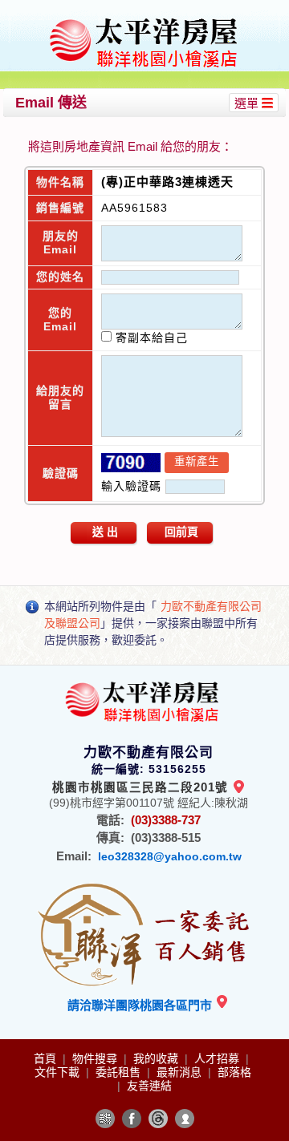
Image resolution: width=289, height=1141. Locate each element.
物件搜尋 (96, 1058)
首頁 (46, 1058)
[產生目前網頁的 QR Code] (105, 1118)
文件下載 (59, 1072)
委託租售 (120, 1072)
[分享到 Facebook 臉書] (131, 1118)
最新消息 (181, 1072)
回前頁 (181, 531)
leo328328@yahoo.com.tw (170, 856)
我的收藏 (157, 1058)
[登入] (184, 1118)
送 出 (105, 531)
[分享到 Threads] (158, 1118)
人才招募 (218, 1058)
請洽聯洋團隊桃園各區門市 (141, 1005)
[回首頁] (146, 19)
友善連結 (149, 1085)
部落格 (234, 1072)
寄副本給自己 (150, 337)
